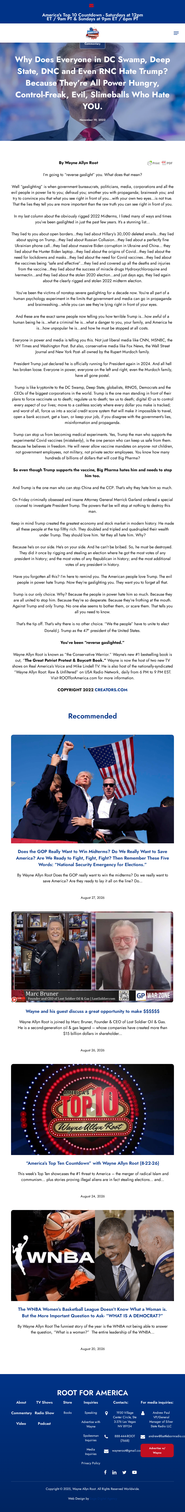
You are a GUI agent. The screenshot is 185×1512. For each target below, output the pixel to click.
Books (68, 1412)
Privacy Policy (90, 1463)
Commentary (92, 44)
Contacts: (120, 1402)
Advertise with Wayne (90, 1424)
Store (67, 1402)
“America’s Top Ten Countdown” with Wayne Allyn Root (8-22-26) (92, 1163)
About (21, 1402)
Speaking (91, 1412)
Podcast (44, 1423)
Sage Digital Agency (103, 1498)
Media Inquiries (91, 1451)
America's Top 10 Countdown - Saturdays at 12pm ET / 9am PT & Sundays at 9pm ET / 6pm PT (92, 17)
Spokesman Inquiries (91, 1437)
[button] (176, 33)
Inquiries (91, 1402)
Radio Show (44, 1413)
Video (21, 1423)
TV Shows (44, 1402)
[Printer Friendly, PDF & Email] (160, 164)
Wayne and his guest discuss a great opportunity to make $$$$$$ (93, 1011)
